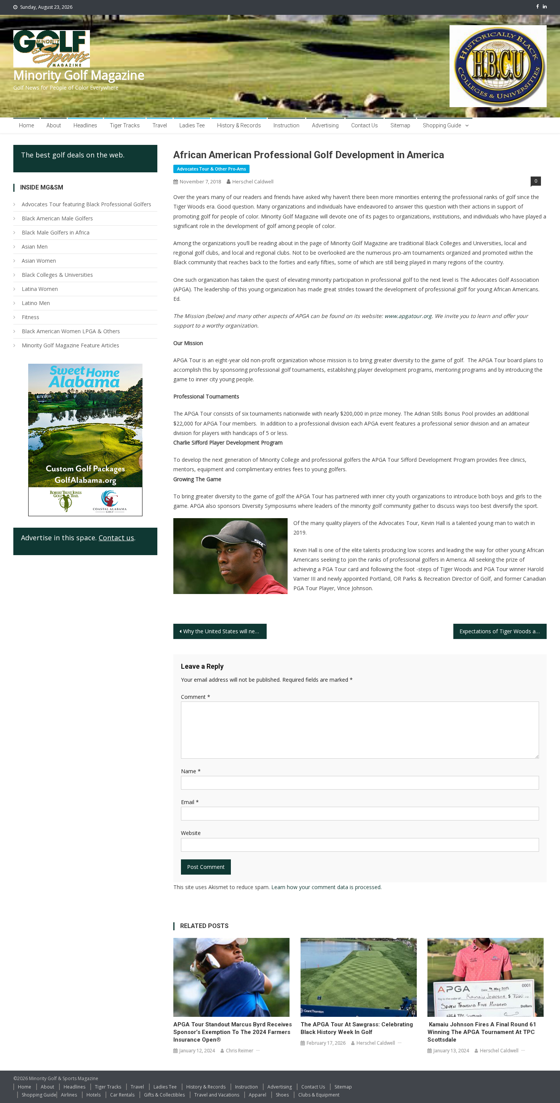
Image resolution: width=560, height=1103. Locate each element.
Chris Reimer (239, 1050)
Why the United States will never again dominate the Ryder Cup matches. (225, 631)
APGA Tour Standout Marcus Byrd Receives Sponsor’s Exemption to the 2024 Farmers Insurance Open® (232, 1032)
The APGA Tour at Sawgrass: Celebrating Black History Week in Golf (357, 1028)
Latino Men (36, 303)
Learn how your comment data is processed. (326, 887)
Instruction (286, 125)
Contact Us (364, 125)
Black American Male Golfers (57, 218)
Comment (195, 696)
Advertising (325, 125)
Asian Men (35, 246)
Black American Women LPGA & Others (71, 331)
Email (190, 802)
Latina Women (40, 288)
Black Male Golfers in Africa (56, 232)
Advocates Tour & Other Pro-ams (211, 169)
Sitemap (400, 125)
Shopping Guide (442, 125)
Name (191, 771)
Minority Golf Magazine (78, 75)
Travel (159, 125)
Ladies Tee (192, 125)
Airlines (69, 1095)
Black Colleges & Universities (57, 274)
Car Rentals (122, 1095)
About (53, 125)
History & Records (239, 125)
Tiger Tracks (125, 125)
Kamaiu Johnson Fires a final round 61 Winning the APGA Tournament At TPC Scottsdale (481, 1032)
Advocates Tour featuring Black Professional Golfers (86, 204)
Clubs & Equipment (318, 1095)
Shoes (282, 1095)
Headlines (85, 125)
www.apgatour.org (408, 316)
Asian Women (39, 260)
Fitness (30, 317)
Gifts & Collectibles (164, 1095)
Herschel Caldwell (253, 181)
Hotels (93, 1095)
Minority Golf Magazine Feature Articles (70, 345)
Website (191, 832)
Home (26, 125)
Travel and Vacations (216, 1095)
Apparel (257, 1095)
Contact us (116, 537)
